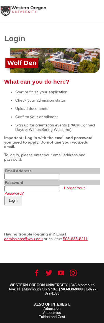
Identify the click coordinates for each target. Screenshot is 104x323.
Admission (52, 308)
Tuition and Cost (52, 317)
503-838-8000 (72, 289)
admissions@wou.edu (23, 239)
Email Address (18, 171)
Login (13, 200)
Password (14, 182)
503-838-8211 (75, 239)
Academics (52, 313)
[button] (99, 14)
